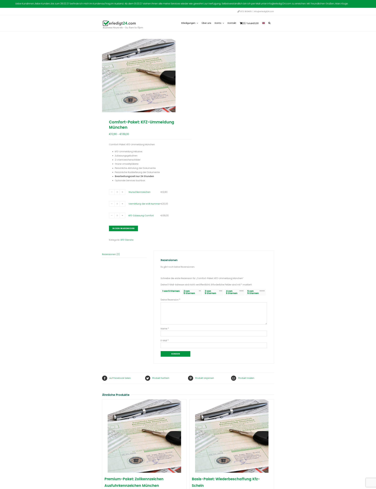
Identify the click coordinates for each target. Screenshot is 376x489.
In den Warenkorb (123, 228)
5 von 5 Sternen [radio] (253, 292)
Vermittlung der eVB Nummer (144, 203)
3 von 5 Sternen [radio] (210, 292)
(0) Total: (250, 23)
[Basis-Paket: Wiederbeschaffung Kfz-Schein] (232, 436)
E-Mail (165, 340)
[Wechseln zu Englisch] (263, 22)
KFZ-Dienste (127, 239)
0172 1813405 (245, 11)
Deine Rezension (170, 299)
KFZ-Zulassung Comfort (141, 215)
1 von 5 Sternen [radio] (171, 291)
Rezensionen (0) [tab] (111, 254)
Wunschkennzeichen (140, 192)
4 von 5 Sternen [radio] (231, 292)
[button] (269, 22)
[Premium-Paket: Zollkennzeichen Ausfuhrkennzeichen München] (144, 436)
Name (165, 328)
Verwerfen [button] (355, 3)
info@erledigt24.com (264, 11)
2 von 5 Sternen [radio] (189, 292)
